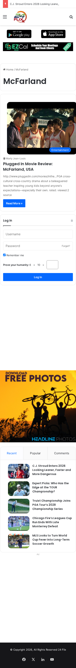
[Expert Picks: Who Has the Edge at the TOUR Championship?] (16, 488)
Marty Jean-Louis (16, 158)
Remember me (15, 255)
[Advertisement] (38, 326)
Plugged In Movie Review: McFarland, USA (28, 166)
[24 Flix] (18, 17)
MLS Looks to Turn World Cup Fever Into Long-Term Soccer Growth (51, 540)
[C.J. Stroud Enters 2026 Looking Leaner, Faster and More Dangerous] (16, 471)
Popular (35, 453)
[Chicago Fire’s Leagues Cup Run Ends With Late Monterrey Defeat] (16, 523)
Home (9, 69)
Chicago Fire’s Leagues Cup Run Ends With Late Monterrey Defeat (52, 522)
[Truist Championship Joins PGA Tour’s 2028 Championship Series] (16, 506)
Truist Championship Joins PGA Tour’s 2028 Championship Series (51, 505)
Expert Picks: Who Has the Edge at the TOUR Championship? (50, 487)
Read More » (14, 203)
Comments (61, 453)
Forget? (66, 245)
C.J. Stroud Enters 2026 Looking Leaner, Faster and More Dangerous (51, 470)
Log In (38, 277)
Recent (12, 453)
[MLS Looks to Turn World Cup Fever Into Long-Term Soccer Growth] (16, 541)
